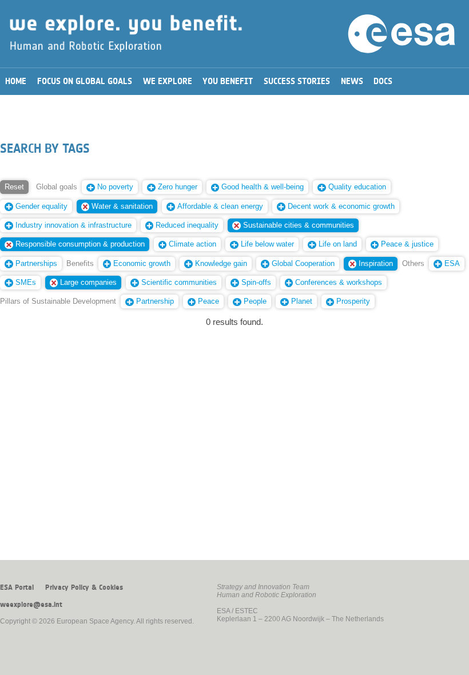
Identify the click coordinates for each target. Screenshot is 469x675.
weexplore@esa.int (31, 604)
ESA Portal (17, 587)
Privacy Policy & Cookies (84, 587)
